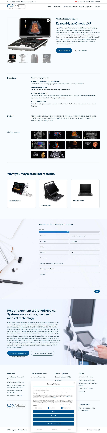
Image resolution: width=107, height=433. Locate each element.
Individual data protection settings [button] (53, 423)
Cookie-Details (39, 429)
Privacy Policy (55, 429)
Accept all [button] (53, 415)
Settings (54, 397)
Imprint (69, 429)
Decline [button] (53, 419)
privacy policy (68, 396)
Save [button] (53, 411)
